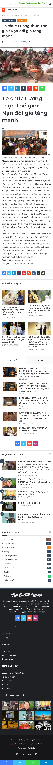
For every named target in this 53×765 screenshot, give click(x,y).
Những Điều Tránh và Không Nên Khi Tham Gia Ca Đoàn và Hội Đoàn (34, 517)
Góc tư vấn (8, 539)
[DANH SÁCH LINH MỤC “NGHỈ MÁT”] (10, 725)
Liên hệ (5, 638)
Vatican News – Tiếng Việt (13, 673)
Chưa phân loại (10, 568)
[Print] (43, 273)
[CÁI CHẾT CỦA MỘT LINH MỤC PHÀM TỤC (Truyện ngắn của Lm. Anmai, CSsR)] (9, 483)
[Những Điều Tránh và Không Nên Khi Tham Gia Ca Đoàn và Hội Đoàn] (9, 518)
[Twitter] (9, 273)
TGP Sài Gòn (7, 689)
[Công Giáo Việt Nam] (26, 4)
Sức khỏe (7, 572)
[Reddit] (29, 273)
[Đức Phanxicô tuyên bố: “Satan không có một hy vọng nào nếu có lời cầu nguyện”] (39, 296)
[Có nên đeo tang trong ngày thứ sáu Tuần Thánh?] (9, 495)
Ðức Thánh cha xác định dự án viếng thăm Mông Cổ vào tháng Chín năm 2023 (13, 311)
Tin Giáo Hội (18, 15)
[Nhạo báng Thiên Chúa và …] (43, 725)
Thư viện (7, 564)
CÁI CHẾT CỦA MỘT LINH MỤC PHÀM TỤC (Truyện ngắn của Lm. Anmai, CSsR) (34, 482)
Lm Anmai (7, 42)
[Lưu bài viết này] (3, 128)
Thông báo (8, 576)
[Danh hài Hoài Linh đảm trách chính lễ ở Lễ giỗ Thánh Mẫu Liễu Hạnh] (26, 725)
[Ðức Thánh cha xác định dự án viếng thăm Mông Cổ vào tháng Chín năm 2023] (13, 297)
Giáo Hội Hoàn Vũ (32, 15)
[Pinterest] (24, 273)
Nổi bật (40, 360)
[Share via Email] (38, 273)
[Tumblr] (19, 273)
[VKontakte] (34, 273)
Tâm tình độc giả (10, 560)
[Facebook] (4, 273)
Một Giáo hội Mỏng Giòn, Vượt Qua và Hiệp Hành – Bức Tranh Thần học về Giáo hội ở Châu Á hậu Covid (39, 342)
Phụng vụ (7, 552)
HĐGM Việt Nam (8, 677)
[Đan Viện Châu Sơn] (43, 715)
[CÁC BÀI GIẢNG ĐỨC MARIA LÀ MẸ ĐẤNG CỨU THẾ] (10, 431)
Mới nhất (14, 360)
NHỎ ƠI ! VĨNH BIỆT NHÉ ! (30, 503)
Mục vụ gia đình (10, 556)
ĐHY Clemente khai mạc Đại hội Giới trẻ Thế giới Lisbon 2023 (13, 339)
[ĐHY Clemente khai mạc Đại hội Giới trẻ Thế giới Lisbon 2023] (13, 328)
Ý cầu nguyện (9, 580)
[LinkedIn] (14, 273)
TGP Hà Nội (7, 681)
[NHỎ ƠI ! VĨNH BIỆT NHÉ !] (9, 506)
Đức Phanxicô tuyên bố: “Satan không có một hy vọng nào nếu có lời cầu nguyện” (39, 309)
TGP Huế (5, 685)
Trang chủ (7, 15)
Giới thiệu (6, 634)
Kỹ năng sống (9, 543)
